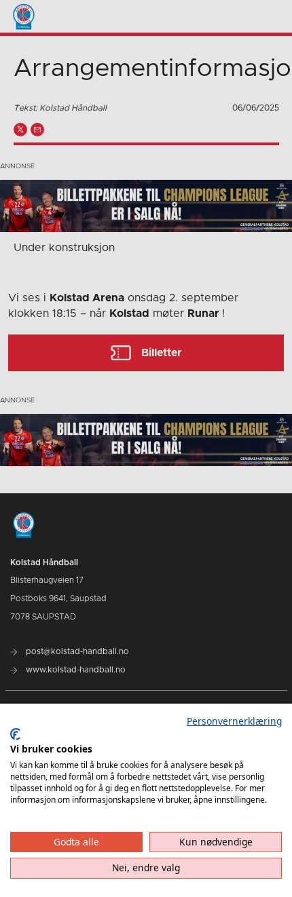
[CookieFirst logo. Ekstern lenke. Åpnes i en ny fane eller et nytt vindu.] (15, 734)
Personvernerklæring (234, 720)
